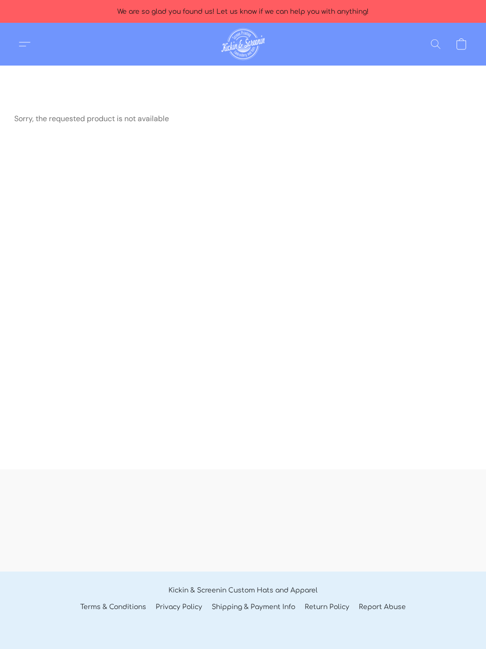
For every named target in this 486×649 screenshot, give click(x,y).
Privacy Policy (179, 607)
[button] (243, 44)
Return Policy (327, 607)
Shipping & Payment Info (253, 607)
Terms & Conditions (113, 607)
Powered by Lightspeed (243, 623)
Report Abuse (382, 607)
